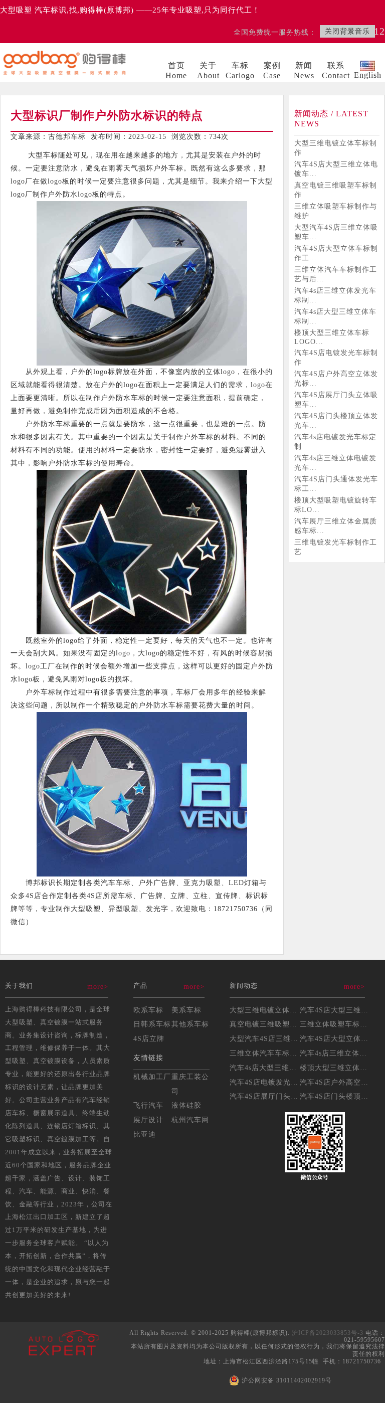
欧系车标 (148, 1010)
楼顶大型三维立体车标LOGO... (331, 336)
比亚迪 (144, 1134)
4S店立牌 (148, 1038)
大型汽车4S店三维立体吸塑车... (336, 232)
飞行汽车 (148, 1105)
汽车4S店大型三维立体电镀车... (336, 169)
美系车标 (186, 1010)
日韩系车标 (152, 1024)
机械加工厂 (152, 1077)
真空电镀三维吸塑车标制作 (335, 190)
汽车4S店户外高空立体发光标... (336, 378)
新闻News (304, 70)
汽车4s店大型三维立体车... (274, 1068)
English (367, 75)
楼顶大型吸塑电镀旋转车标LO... (335, 504)
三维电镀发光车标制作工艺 (335, 547)
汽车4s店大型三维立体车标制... (335, 316)
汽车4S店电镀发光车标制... (275, 1082)
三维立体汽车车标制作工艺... (278, 1053)
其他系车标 (190, 1024)
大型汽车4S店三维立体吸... (275, 1038)
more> (97, 986)
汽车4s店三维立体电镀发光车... (335, 462)
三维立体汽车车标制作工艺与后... (335, 274)
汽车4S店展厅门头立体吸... (275, 1096)
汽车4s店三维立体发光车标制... (335, 295)
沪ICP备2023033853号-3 (327, 1333)
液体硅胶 (186, 1105)
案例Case (272, 70)
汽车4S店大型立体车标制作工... (336, 253)
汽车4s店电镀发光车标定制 (335, 441)
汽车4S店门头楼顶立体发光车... (336, 420)
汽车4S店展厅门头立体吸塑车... (336, 399)
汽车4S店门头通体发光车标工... (336, 483)
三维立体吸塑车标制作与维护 (335, 211)
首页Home (176, 70)
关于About (208, 70)
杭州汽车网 (190, 1120)
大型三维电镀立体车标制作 (335, 147)
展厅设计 (148, 1120)
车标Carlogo (240, 70)
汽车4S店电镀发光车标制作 (336, 357)
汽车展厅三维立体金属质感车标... (335, 526)
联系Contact (336, 70)
